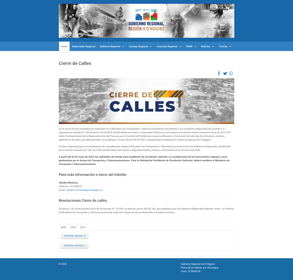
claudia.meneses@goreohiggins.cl (84, 189)
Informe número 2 (75, 235)
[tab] (63, 227)
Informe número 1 (75, 245)
